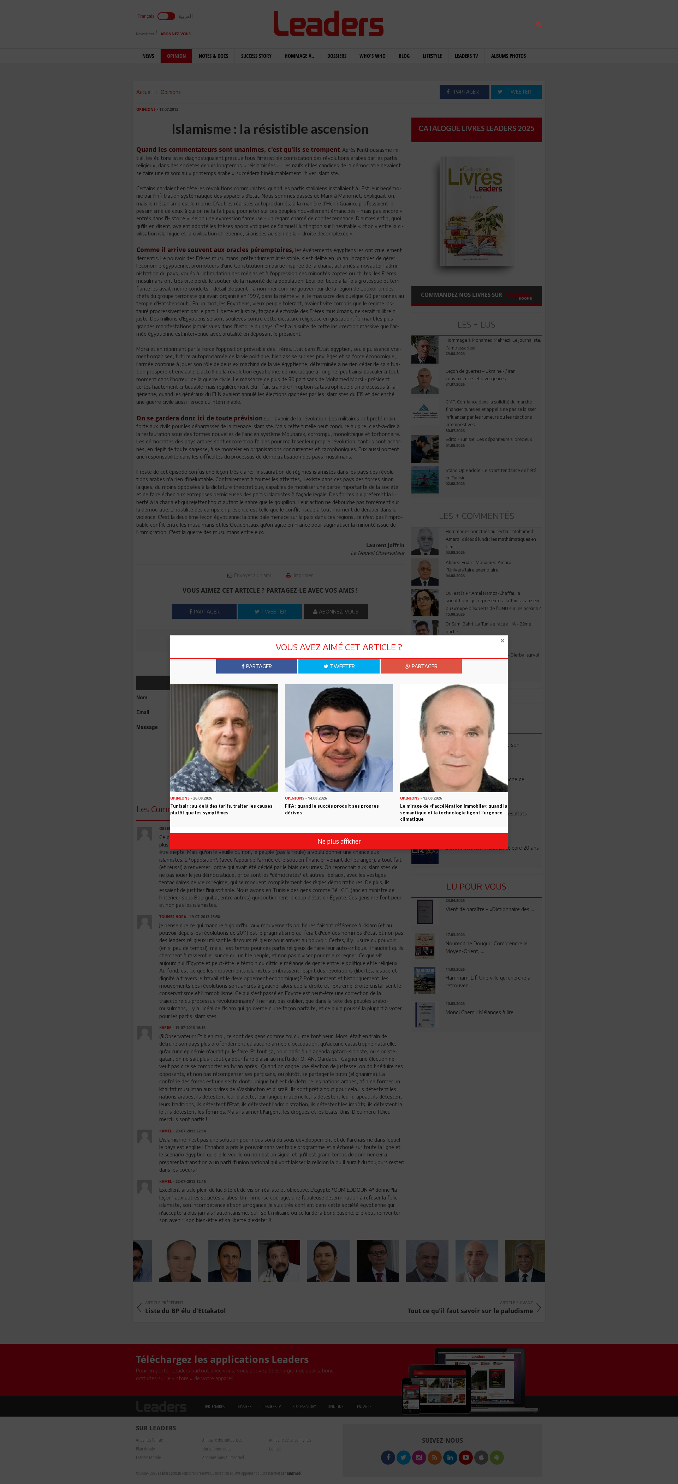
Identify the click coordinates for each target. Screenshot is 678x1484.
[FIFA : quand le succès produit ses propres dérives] (339, 737)
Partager (258, 666)
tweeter (341, 666)
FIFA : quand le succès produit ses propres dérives (332, 809)
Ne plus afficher (339, 841)
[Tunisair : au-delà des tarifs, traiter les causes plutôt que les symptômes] (224, 737)
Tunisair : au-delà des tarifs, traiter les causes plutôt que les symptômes (221, 809)
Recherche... (428, 22)
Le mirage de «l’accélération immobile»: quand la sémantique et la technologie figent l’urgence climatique (453, 812)
